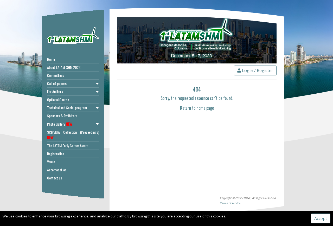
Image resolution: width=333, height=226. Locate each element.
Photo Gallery (59, 124)
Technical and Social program (67, 107)
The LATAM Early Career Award (67, 145)
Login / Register (257, 70)
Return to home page (197, 108)
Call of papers (57, 83)
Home (51, 59)
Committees (55, 75)
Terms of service (230, 203)
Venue (51, 161)
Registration (55, 153)
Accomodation (56, 169)
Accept (320, 218)
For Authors (55, 91)
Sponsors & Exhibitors (62, 115)
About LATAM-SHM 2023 (63, 67)
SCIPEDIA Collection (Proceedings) (73, 134)
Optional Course (58, 99)
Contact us (54, 177)
